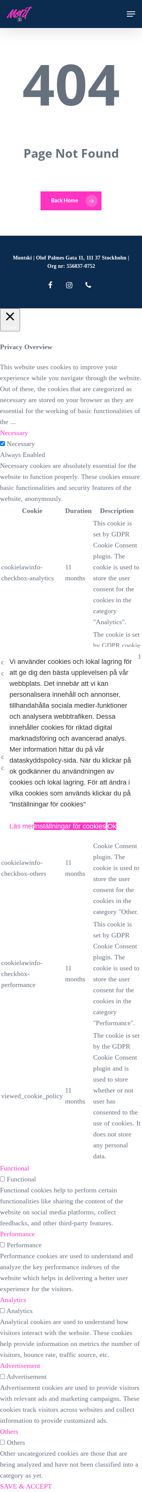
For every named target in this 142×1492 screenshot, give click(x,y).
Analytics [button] (13, 1300)
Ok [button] (112, 826)
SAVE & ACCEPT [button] (26, 1486)
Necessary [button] (14, 433)
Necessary (21, 444)
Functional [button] (14, 1168)
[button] (131, 14)
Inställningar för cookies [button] (70, 826)
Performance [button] (17, 1234)
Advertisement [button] (20, 1365)
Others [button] (9, 1431)
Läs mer (21, 826)
